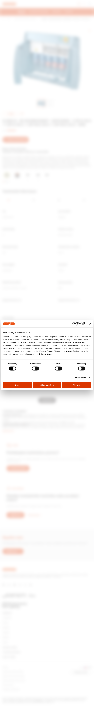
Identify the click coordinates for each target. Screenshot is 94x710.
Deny (17, 385)
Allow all (76, 385)
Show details (80, 377)
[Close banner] (90, 324)
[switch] (35, 368)
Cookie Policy (72, 351)
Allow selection (47, 385)
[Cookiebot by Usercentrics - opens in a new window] (74, 324)
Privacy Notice (46, 354)
